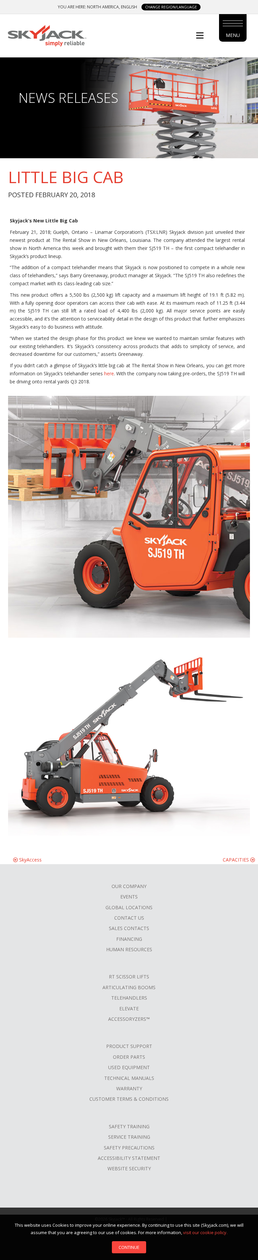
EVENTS (129, 896)
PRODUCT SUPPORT (129, 1046)
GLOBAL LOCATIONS (129, 907)
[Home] (47, 35)
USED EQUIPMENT (129, 1067)
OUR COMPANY (129, 886)
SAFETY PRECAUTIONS (129, 1147)
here (109, 373)
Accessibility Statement (129, 1158)
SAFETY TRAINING (129, 1126)
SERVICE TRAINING (129, 1137)
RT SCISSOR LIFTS (129, 976)
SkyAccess (30, 859)
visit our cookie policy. (205, 1232)
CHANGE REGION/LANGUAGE (171, 6)
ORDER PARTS (129, 1057)
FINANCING (129, 939)
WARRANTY (129, 1088)
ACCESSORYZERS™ (129, 1019)
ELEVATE (129, 1008)
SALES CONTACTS (129, 928)
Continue (129, 1247)
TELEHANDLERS (129, 998)
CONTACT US (129, 918)
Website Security (129, 1168)
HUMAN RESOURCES (129, 949)
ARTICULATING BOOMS (129, 987)
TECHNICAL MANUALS (129, 1078)
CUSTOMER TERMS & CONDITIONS (129, 1099)
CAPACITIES (236, 859)
